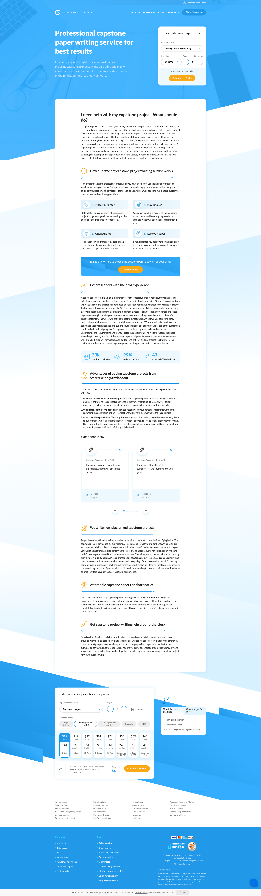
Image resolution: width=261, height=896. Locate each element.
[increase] (200, 62)
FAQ (59, 852)
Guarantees (149, 12)
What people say (92, 437)
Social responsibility (108, 875)
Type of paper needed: (68, 703)
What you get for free (194, 710)
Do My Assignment (178, 805)
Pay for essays (61, 802)
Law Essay (136, 818)
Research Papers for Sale (180, 812)
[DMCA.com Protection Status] (176, 846)
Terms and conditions (109, 852)
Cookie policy (105, 848)
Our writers (62, 857)
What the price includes (171, 710)
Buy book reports (62, 808)
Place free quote (194, 12)
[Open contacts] (254, 883)
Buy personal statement (65, 818)
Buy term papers (138, 805)
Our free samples (65, 866)
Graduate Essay (99, 808)
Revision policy (106, 857)
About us (135, 12)
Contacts (61, 843)
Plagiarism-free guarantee (111, 871)
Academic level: (66, 717)
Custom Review (138, 812)
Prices (161, 12)
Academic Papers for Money (182, 802)
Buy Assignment (177, 808)
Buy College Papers (178, 815)
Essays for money (100, 805)
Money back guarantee (109, 866)
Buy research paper (101, 815)
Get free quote (130, 269)
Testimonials (63, 871)
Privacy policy (105, 843)
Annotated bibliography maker (68, 812)
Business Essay (99, 812)
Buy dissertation (100, 802)
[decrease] (186, 62)
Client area (62, 848)
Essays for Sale (61, 805)
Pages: (110, 703)
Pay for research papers (103, 818)
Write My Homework (141, 808)
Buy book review (62, 815)
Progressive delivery (108, 880)
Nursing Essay (137, 815)
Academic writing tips (67, 861)
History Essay (137, 802)
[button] (115, 510)
